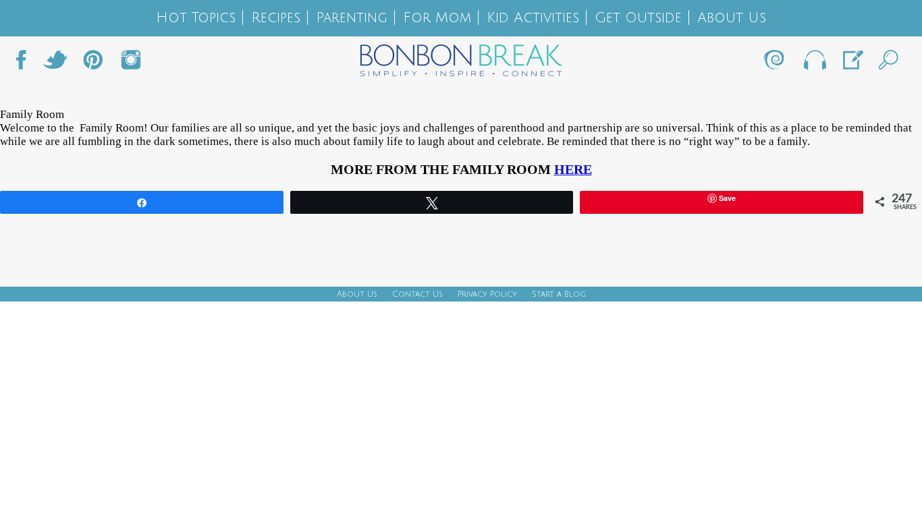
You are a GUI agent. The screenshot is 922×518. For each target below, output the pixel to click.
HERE (573, 169)
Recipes (275, 18)
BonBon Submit (852, 63)
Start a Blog (559, 294)
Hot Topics (196, 18)
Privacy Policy (487, 294)
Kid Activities (533, 18)
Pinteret (93, 63)
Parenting (351, 18)
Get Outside (638, 18)
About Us (731, 18)
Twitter (55, 63)
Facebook (26, 63)
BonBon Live (814, 63)
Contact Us (417, 294)
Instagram (131, 63)
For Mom (437, 18)
